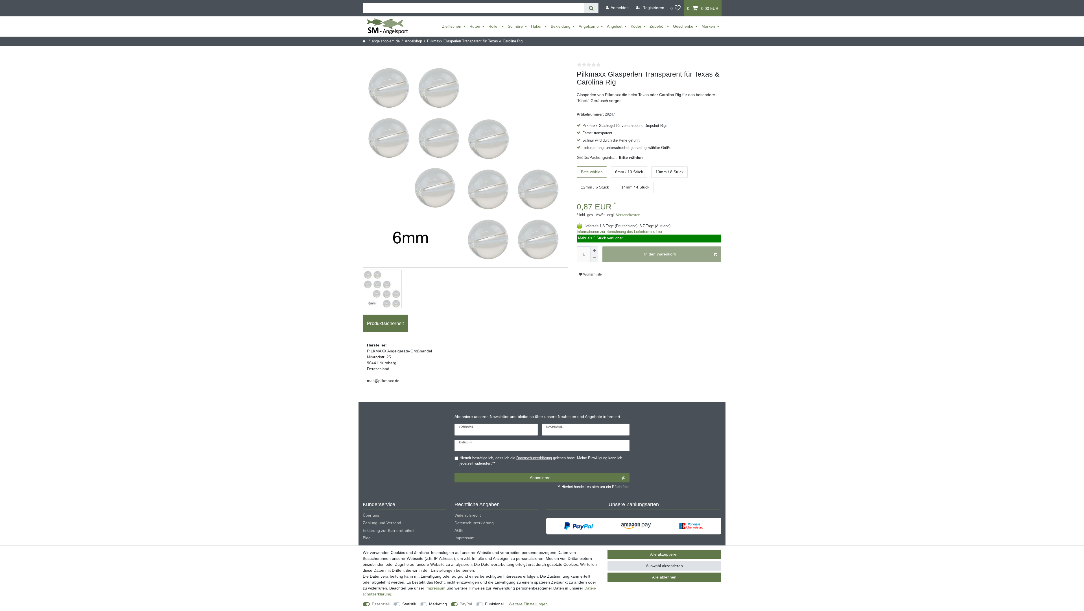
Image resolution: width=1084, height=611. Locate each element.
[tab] (385, 324)
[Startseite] (364, 41)
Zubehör (657, 26)
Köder (636, 26)
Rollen (494, 26)
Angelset (614, 26)
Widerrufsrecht (467, 515)
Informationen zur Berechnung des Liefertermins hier (619, 232)
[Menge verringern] (594, 258)
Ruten (474, 26)
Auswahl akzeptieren (664, 566)
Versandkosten (627, 215)
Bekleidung (561, 26)
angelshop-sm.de (386, 41)
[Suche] (591, 8)
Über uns (371, 515)
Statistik (409, 604)
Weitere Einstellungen (528, 604)
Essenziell (381, 604)
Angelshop (413, 41)
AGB (458, 530)
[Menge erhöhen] (594, 250)
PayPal (466, 604)
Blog (367, 538)
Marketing (438, 604)
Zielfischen (451, 26)
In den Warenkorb (660, 254)
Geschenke (683, 26)
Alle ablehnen (664, 577)
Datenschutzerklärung (474, 523)
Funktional (494, 604)
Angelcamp (589, 26)
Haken (537, 26)
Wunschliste (592, 274)
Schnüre (515, 26)
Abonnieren (540, 477)
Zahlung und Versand (382, 523)
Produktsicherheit (385, 323)
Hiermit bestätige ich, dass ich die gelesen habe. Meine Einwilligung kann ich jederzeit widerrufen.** (541, 460)
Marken (708, 26)
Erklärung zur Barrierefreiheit (388, 530)
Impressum (464, 538)
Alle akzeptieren (664, 554)
